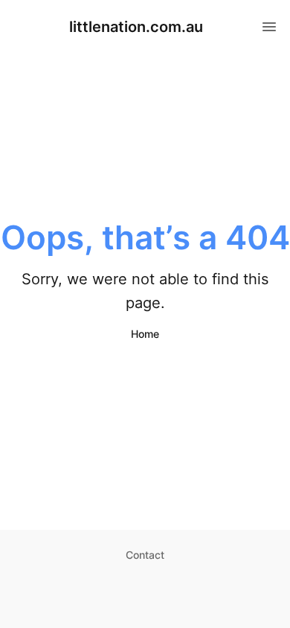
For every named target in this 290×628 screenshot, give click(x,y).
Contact (145, 554)
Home (145, 333)
